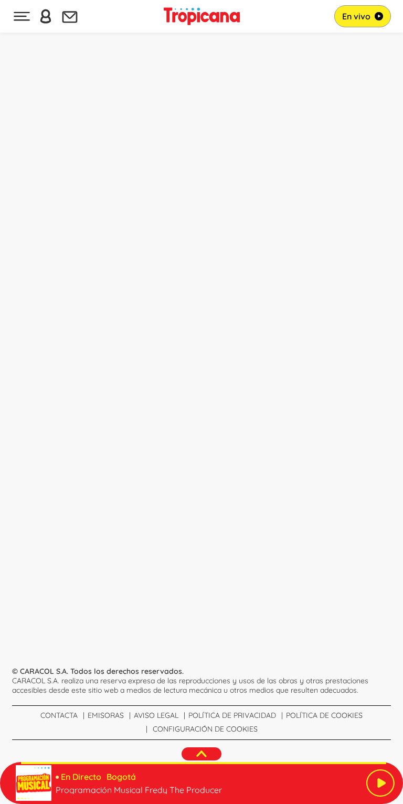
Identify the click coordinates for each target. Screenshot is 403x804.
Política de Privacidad (232, 715)
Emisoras (106, 715)
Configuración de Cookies (205, 729)
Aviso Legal (156, 715)
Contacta (59, 715)
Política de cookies (324, 715)
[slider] (203, 763)
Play (380, 783)
